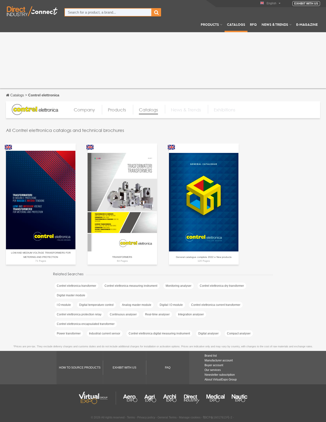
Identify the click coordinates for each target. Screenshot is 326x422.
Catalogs (236, 24)
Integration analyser (191, 314)
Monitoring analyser (178, 285)
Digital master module (71, 295)
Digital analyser (208, 333)
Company (84, 109)
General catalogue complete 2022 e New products (203, 257)
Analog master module (136, 305)
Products (210, 24)
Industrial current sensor (104, 333)
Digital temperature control (96, 305)
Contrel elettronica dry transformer (222, 285)
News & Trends (275, 24)
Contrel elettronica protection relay (79, 314)
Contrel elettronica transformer (76, 285)
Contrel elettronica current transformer (215, 305)
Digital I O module (171, 305)
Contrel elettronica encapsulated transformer (86, 324)
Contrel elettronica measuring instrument (131, 285)
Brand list (211, 355)
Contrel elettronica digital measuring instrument (159, 333)
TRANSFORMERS (122, 257)
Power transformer (69, 333)
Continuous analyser (123, 314)
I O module (64, 305)
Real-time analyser (157, 314)
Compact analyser (239, 333)
